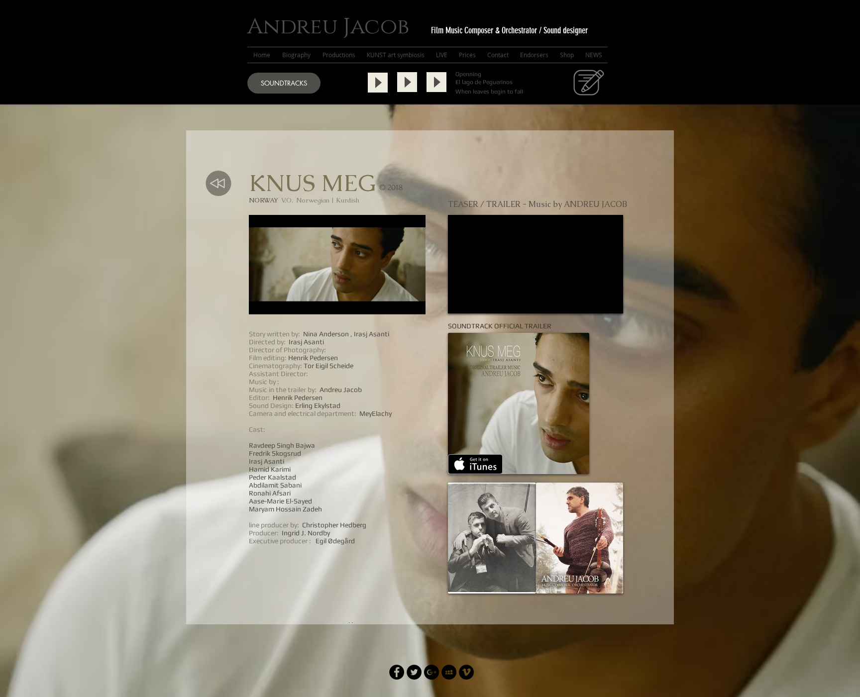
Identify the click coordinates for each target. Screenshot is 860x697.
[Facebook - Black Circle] (396, 672)
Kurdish (347, 200)
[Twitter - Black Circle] (414, 672)
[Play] (378, 83)
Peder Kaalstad (272, 477)
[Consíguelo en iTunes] (475, 464)
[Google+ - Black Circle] (431, 672)
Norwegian (312, 200)
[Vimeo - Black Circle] (466, 672)
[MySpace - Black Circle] (448, 672)
